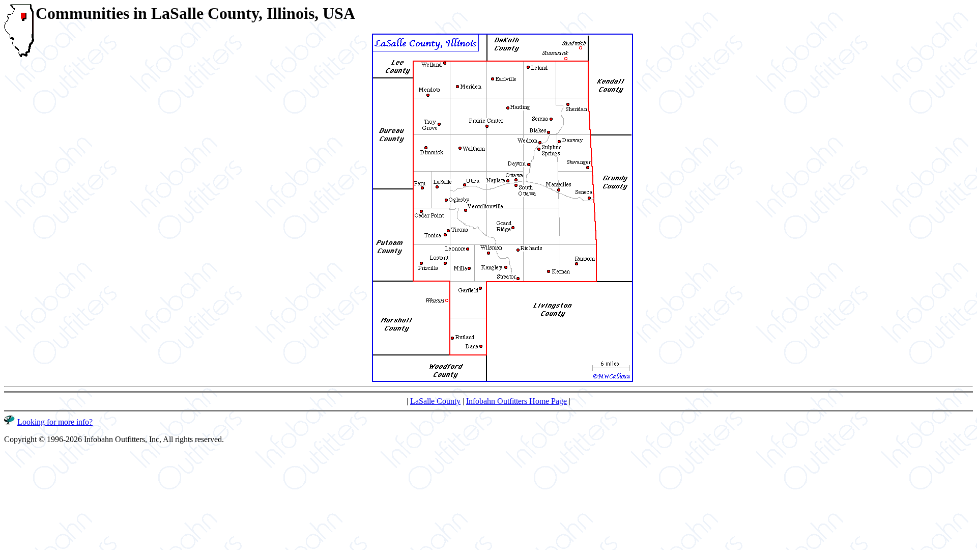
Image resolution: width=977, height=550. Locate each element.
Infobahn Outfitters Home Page (516, 401)
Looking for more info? (55, 422)
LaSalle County (435, 401)
